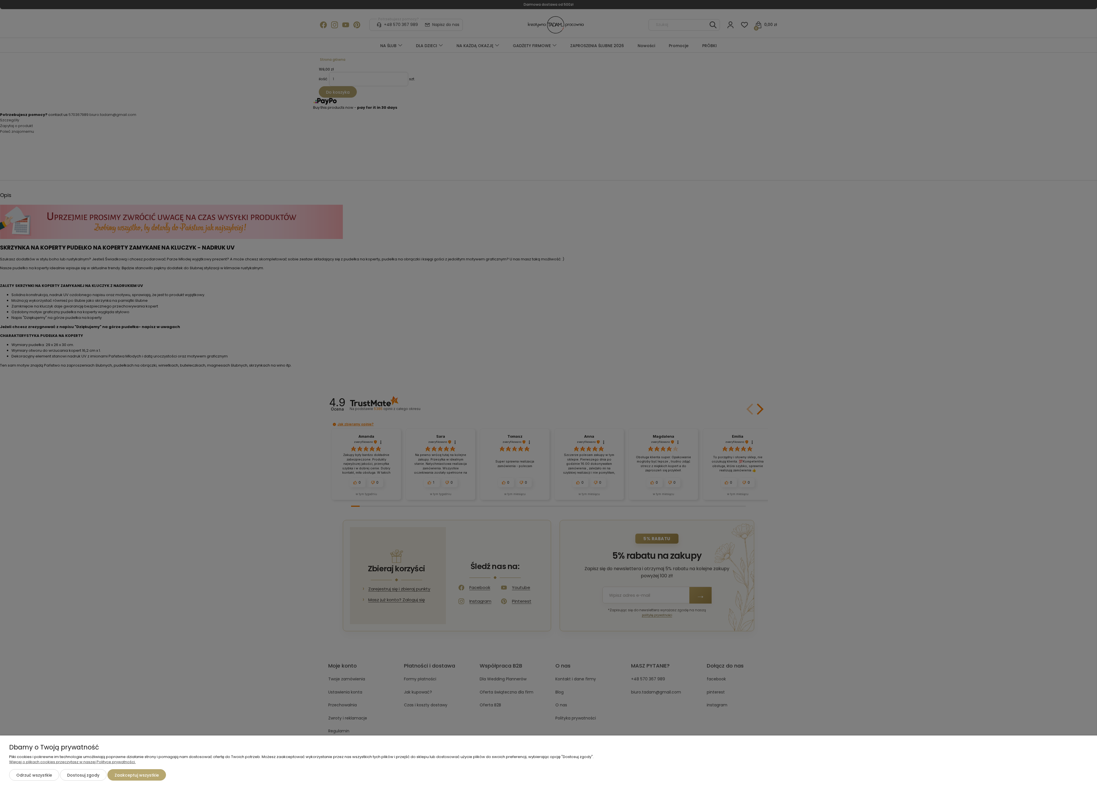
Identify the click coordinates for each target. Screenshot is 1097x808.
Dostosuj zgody (83, 775)
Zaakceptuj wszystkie (137, 775)
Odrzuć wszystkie (34, 775)
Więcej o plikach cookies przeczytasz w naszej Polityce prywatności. (72, 762)
